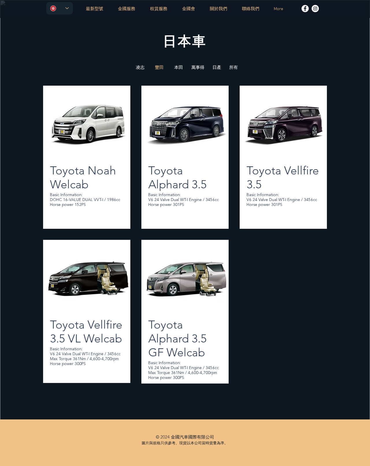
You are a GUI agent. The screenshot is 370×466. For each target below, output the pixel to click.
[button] (159, 67)
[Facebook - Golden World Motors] (305, 8)
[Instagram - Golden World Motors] (315, 8)
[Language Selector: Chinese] (59, 8)
